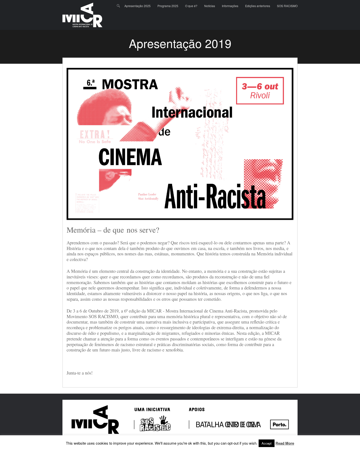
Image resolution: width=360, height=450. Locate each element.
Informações (230, 6)
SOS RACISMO (287, 6)
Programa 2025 (167, 6)
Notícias (209, 6)
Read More (285, 443)
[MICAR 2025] (82, 15)
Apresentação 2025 (137, 6)
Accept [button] (267, 443)
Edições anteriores (257, 6)
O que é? (191, 6)
